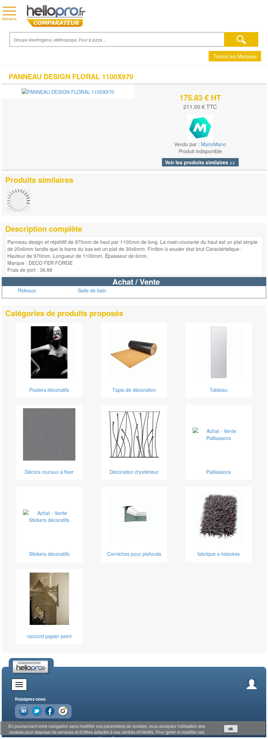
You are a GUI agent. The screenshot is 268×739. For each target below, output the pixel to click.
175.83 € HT (200, 97)
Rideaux (27, 290)
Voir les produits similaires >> (200, 162)
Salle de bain (92, 290)
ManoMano (213, 144)
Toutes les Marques (235, 56)
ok (230, 728)
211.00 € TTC (200, 107)
